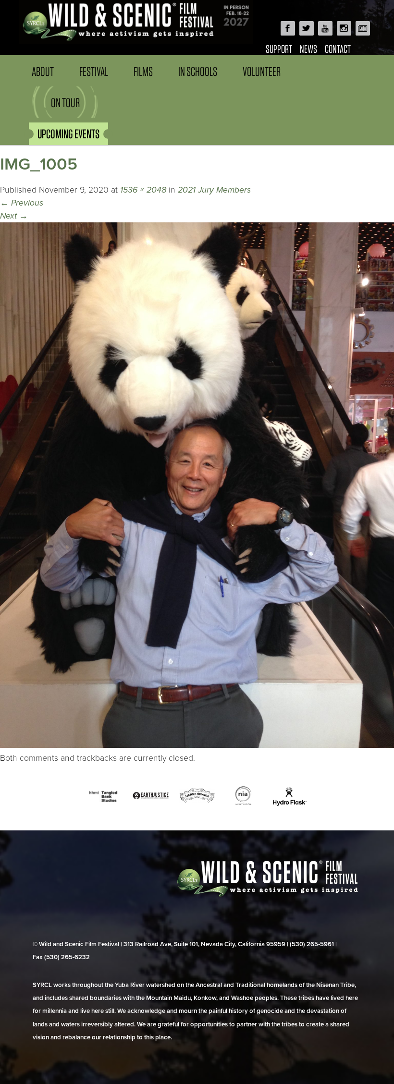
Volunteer (262, 71)
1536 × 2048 (143, 190)
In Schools (197, 71)
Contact (338, 48)
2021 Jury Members (214, 190)
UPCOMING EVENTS (68, 133)
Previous (21, 203)
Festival (93, 71)
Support (279, 48)
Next (14, 216)
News (308, 48)
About (43, 71)
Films (143, 71)
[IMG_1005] (197, 745)
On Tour (65, 102)
